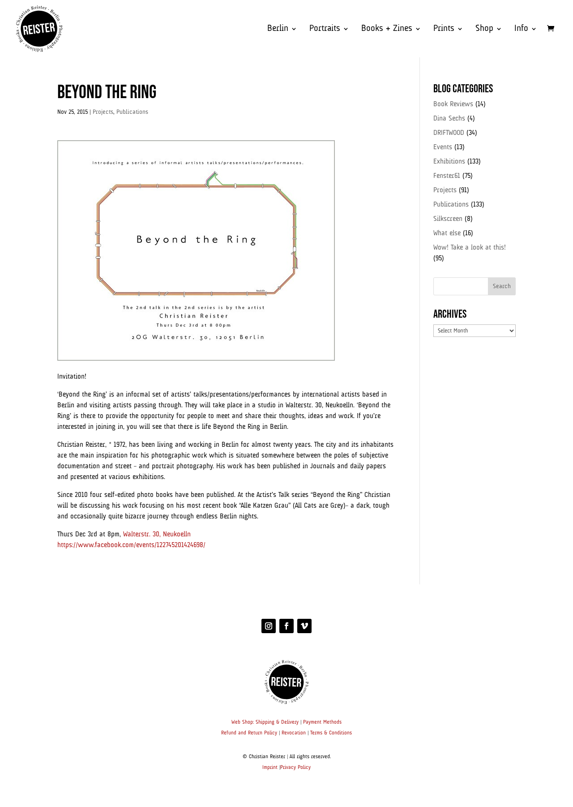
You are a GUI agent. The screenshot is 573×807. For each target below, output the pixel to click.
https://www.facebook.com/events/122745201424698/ (131, 545)
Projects (103, 112)
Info (521, 29)
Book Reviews (453, 104)
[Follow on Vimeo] (304, 626)
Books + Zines (386, 29)
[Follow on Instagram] (268, 626)
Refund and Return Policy (249, 733)
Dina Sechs (449, 118)
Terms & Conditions (331, 733)
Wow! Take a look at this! (469, 247)
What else (447, 233)
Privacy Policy (295, 767)
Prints (443, 29)
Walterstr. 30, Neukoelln (157, 534)
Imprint (270, 767)
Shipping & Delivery (277, 722)
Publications (132, 112)
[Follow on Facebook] (286, 626)
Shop (484, 29)
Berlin (277, 29)
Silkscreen (447, 219)
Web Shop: (242, 722)
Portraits (324, 29)
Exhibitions (449, 161)
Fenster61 (446, 176)
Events (442, 147)
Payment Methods (322, 722)
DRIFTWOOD (448, 133)
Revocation (294, 733)
